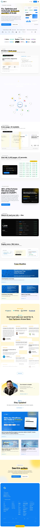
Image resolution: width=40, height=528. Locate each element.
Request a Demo (15, 24)
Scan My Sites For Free (5, 24)
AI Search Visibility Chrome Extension (25, 503)
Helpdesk (5, 511)
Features (5, 505)
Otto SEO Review (32, 504)
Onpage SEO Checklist (24, 511)
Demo (4, 504)
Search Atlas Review (31, 506)
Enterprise (13, 504)
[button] (38, 1)
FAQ (18, 506)
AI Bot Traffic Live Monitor (25, 505)
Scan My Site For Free (15, 476)
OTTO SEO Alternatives (31, 509)
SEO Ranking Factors (24, 509)
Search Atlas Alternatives (31, 507)
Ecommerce (13, 505)
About (19, 508)
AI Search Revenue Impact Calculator (6, 509)
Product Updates (19, 503)
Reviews (19, 507)
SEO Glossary (25, 513)
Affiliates (19, 512)
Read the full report (5, 204)
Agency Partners (19, 514)
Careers (19, 511)
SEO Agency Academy (24, 515)
